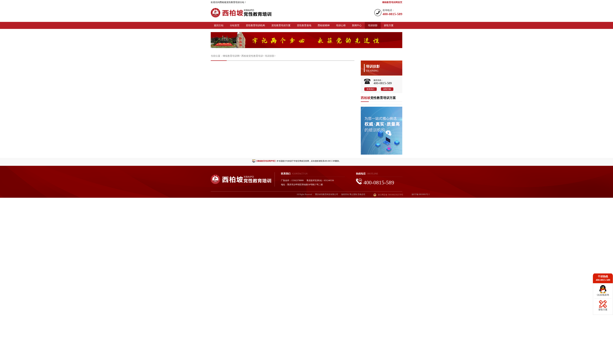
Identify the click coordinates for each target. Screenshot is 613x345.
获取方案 (389, 25)
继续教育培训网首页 (392, 2)
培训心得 (341, 25)
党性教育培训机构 (255, 25)
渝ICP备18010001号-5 (421, 194)
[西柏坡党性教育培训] (241, 16)
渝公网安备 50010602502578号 (390, 195)
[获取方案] (603, 307)
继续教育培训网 (231, 56)
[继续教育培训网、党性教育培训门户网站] (381, 153)
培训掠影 (373, 25)
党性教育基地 (304, 25)
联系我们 (370, 89)
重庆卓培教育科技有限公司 (326, 194)
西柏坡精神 (324, 25)
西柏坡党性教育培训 (252, 56)
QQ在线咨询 (603, 295)
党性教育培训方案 (281, 25)
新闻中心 (357, 25)
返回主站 (218, 25)
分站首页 (234, 25)
